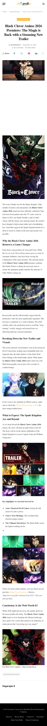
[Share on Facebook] (14, 53)
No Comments (19, 48)
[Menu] (4, 4)
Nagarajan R (15, 45)
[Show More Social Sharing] (43, 53)
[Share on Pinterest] (29, 53)
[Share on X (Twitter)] (21, 53)
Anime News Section (17, 592)
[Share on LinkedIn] (36, 53)
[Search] (43, 4)
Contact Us (30, 717)
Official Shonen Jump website (27, 405)
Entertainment (23, 19)
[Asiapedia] (23, 3)
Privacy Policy (19, 717)
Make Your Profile (17, 720)
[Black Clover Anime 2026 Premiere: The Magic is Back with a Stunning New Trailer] (23, 70)
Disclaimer (40, 717)
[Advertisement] (23, 108)
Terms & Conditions (32, 720)
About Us (9, 717)
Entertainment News (11, 674)
